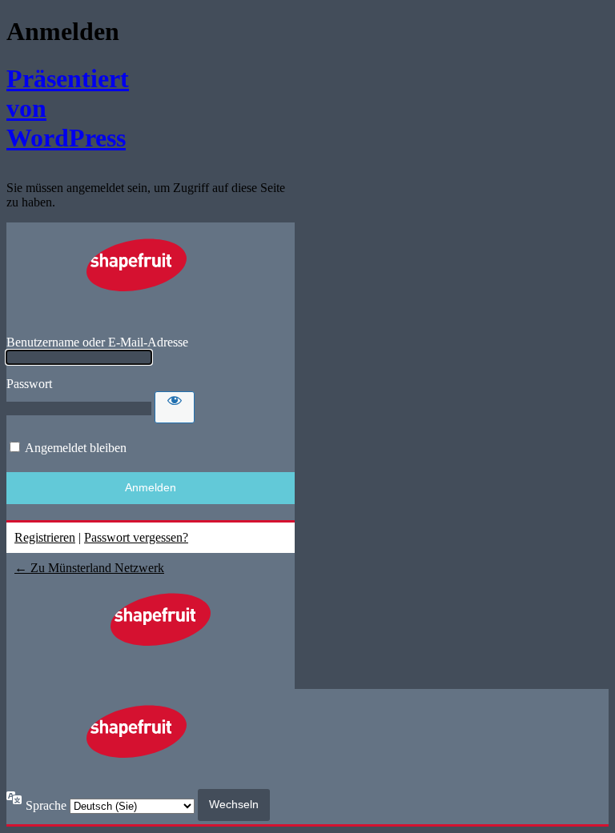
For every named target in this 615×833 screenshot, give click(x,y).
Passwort (29, 383)
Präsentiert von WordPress (56, 108)
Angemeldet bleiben (76, 448)
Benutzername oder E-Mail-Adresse (97, 342)
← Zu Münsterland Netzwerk (89, 568)
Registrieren (44, 537)
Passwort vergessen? (136, 537)
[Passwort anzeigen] (175, 407)
